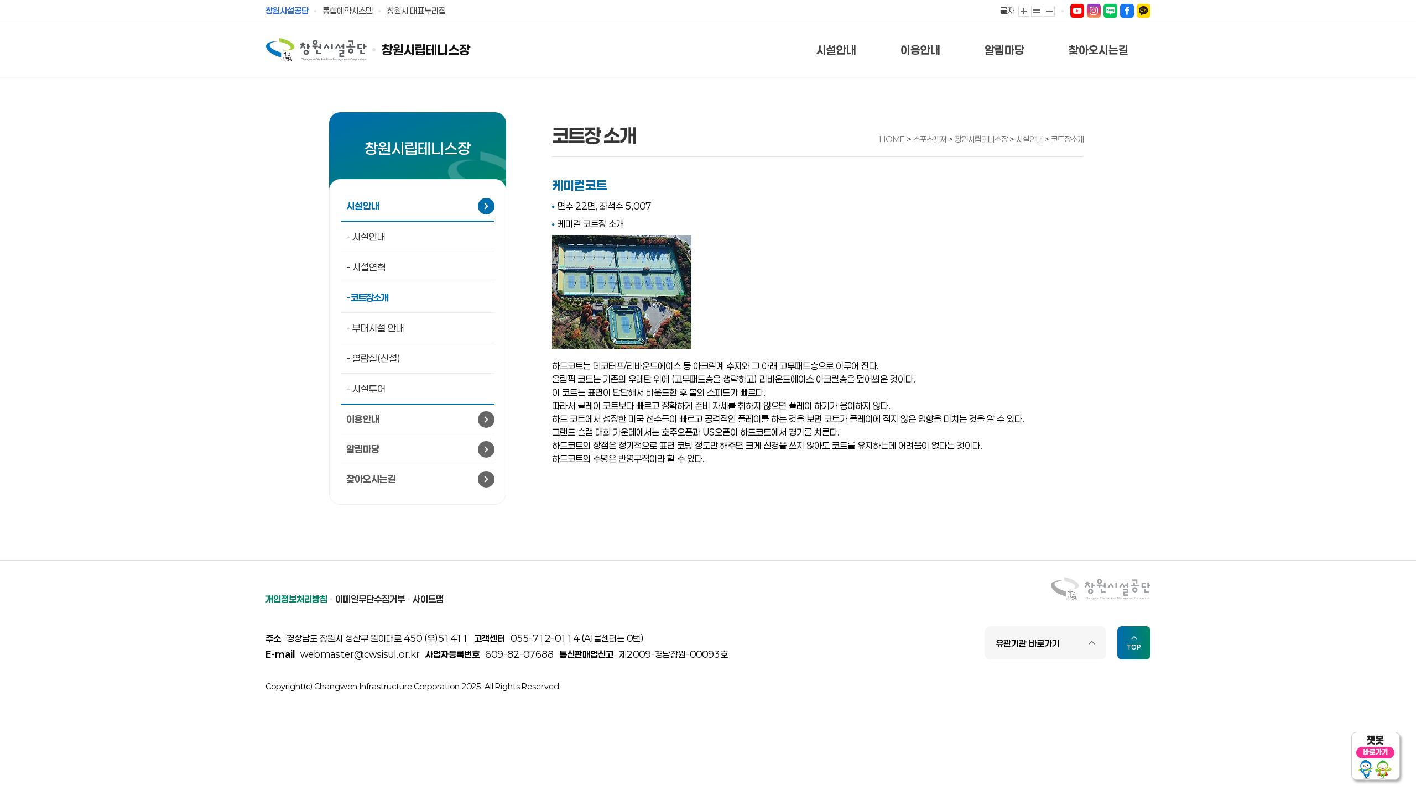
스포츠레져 (930, 139)
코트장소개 (1067, 139)
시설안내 (836, 49)
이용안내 (920, 49)
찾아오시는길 (1098, 49)
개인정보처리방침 (296, 599)
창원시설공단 (287, 10)
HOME (892, 139)
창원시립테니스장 (426, 50)
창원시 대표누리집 (416, 10)
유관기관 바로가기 (1028, 643)
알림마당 (1004, 49)
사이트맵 (428, 599)
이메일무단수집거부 (370, 599)
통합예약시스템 (347, 10)
